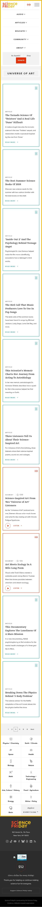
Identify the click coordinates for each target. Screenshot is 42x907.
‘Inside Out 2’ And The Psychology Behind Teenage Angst (20, 243)
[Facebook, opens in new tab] (19, 841)
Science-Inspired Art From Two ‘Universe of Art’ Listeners (20, 502)
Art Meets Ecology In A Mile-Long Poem (18, 566)
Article (8, 111)
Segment (9, 495)
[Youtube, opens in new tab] (15, 841)
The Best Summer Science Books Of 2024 (20, 182)
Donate (21, 60)
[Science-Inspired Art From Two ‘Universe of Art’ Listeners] (7, 525)
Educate (20, 31)
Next (32, 729)
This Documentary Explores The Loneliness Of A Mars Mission (20, 630)
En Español (15, 56)
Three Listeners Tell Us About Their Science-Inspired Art (18, 440)
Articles (20, 23)
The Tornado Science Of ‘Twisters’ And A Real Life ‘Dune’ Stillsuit (20, 119)
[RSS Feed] (35, 841)
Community (20, 39)
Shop (29, 56)
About (20, 48)
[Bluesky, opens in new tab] (23, 841)
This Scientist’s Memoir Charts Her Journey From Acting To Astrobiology (19, 374)
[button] (29, 5)
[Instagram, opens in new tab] (7, 841)
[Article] (36, 87)
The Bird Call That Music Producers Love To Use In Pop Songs (19, 308)
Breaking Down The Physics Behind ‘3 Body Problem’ (21, 694)
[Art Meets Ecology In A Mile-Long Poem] (7, 588)
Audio (20, 14)
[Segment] (36, 470)
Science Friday (10, 5)
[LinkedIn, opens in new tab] (31, 841)
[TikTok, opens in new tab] (11, 841)
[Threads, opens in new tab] (27, 841)
